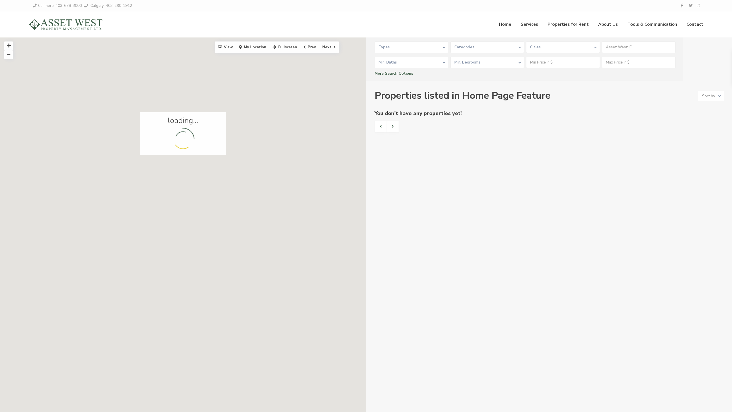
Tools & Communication (652, 24)
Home (505, 24)
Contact (695, 24)
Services (529, 24)
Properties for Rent (568, 24)
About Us (608, 24)
